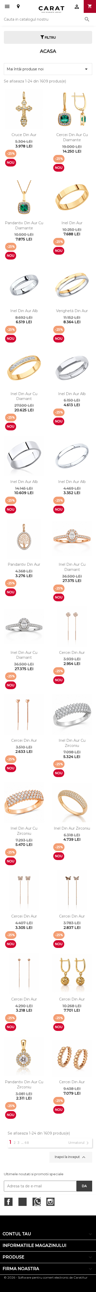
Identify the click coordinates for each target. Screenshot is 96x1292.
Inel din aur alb (24, 311)
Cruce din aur (24, 134)
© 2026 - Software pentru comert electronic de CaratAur (46, 1277)
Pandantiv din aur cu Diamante (24, 225)
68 (27, 1143)
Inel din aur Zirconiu (72, 828)
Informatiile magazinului (34, 1245)
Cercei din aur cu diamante (72, 137)
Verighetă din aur (72, 311)
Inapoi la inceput (71, 1157)
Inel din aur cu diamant (23, 396)
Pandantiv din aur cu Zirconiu (24, 1084)
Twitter (22, 1202)
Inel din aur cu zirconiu (72, 743)
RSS (37, 1202)
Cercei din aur (72, 652)
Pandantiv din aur (24, 564)
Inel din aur (71, 223)
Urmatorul (79, 1143)
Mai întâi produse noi (48, 69)
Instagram (50, 1202)
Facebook (8, 1202)
